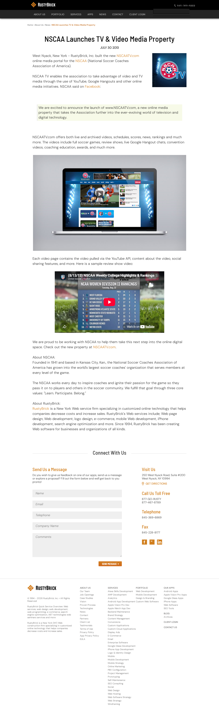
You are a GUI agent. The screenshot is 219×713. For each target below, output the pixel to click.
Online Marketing (116, 666)
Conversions (114, 622)
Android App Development (121, 601)
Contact (84, 615)
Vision (83, 601)
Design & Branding (145, 598)
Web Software (171, 604)
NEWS (102, 14)
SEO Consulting (115, 683)
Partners (84, 618)
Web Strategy (114, 700)
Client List (85, 622)
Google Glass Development (122, 645)
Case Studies (86, 598)
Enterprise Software (118, 642)
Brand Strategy (115, 615)
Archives (168, 616)
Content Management (119, 618)
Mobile (111, 656)
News (47, 25)
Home (30, 25)
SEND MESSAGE (109, 563)
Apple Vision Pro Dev (118, 604)
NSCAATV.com (128, 55)
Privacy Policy (87, 632)
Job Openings (87, 594)
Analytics (112, 598)
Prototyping (114, 676)
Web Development (145, 591)
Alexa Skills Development (120, 591)
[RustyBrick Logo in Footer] (41, 588)
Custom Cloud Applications (122, 628)
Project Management (118, 673)
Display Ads (114, 632)
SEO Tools (169, 608)
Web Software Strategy (119, 697)
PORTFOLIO (57, 14)
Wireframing (114, 704)
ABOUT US (85, 587)
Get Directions (156, 483)
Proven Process (87, 604)
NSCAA (81, 61)
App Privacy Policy (89, 635)
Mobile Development (118, 659)
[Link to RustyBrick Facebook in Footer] (144, 542)
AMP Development (117, 594)
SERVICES (75, 14)
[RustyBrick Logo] (43, 4)
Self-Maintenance (116, 680)
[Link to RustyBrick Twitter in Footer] (152, 542)
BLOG (167, 613)
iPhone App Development (121, 649)
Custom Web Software (147, 601)
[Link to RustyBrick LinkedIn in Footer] (159, 542)
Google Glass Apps (173, 598)
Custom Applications (118, 625)
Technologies (86, 608)
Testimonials (86, 625)
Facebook (92, 86)
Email (110, 639)
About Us (39, 14)
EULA (82, 639)
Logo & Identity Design (119, 652)
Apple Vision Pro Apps (175, 594)
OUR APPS (169, 587)
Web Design (114, 690)
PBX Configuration (117, 669)
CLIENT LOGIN (137, 14)
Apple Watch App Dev (119, 608)
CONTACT (117, 14)
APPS (90, 14)
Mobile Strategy (116, 663)
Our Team (85, 591)
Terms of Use (86, 628)
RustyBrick (41, 408)
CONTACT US (170, 627)
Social (111, 686)
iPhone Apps (170, 601)
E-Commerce (114, 635)
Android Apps (171, 591)
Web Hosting (114, 693)
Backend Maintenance (119, 611)
